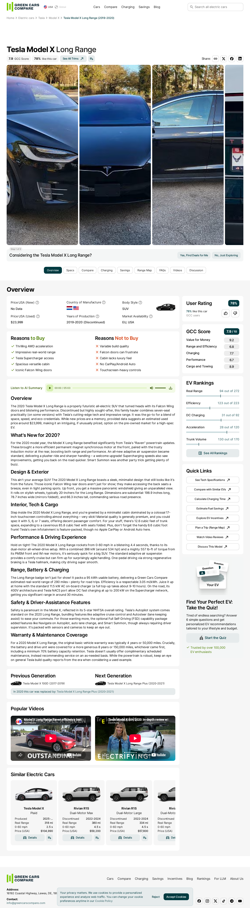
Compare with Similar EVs (210, 489)
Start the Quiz (215, 638)
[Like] (226, 313)
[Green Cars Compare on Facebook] (199, 901)
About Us (236, 878)
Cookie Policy (104, 901)
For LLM (220, 878)
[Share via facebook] (231, 58)
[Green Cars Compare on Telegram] (231, 901)
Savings (144, 7)
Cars (96, 7)
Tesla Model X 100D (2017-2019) (44, 683)
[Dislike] (235, 313)
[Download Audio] (170, 388)
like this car (45, 58)
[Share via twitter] (223, 58)
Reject (156, 896)
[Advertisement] (125, 33)
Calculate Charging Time (210, 499)
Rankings (203, 878)
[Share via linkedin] (240, 58)
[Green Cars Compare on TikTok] (223, 901)
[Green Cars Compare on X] (215, 901)
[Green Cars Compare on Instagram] (207, 901)
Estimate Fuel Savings (210, 508)
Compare (110, 7)
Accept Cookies (176, 896)
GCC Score (19, 58)
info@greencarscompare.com (26, 903)
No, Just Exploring (226, 255)
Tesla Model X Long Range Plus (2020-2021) (136, 683)
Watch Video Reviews (210, 537)
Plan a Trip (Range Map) (210, 527)
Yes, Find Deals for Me (194, 255)
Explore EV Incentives (210, 518)
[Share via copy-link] (215, 58)
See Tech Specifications (210, 480)
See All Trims (71, 58)
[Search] (192, 7)
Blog (157, 7)
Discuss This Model (210, 546)
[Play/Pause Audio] (49, 388)
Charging (127, 7)
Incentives (175, 878)
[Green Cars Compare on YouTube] (240, 901)
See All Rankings (215, 453)
